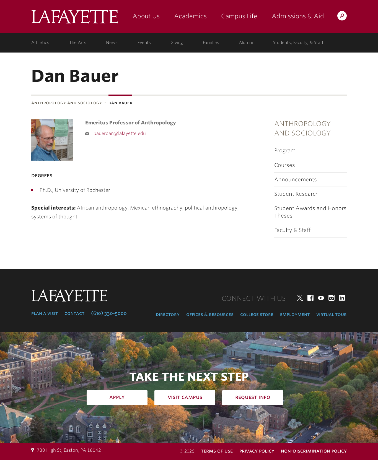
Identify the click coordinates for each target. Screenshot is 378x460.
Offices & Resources (210, 314)
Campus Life (239, 16)
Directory (168, 314)
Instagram (331, 297)
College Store (256, 314)
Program (285, 150)
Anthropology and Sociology (66, 102)
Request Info (252, 397)
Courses (284, 165)
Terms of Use (217, 451)
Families (211, 42)
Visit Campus (185, 397)
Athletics (40, 42)
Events (144, 42)
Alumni (246, 42)
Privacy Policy (256, 451)
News (112, 42)
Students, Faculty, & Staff (298, 42)
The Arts (77, 42)
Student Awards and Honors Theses (310, 212)
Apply (117, 397)
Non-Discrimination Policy (314, 451)
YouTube (321, 297)
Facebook (310, 297)
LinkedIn (342, 297)
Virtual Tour (331, 314)
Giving (176, 42)
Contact (74, 313)
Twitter (300, 297)
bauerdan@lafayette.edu (120, 133)
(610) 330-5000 (109, 313)
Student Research (296, 194)
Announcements (295, 179)
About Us (146, 16)
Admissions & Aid (298, 16)
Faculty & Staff (292, 230)
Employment (295, 314)
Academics (190, 16)
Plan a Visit (44, 313)
